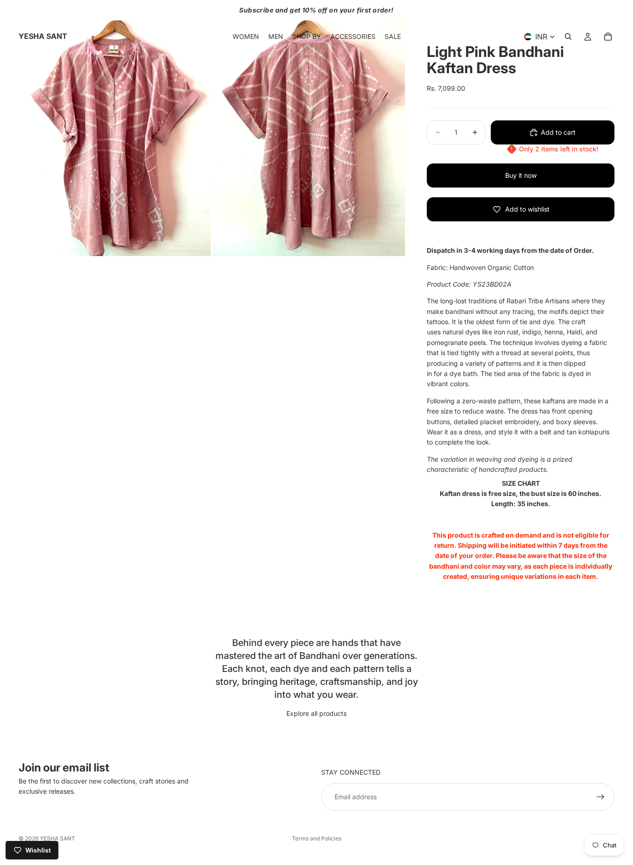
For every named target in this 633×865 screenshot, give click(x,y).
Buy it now (521, 175)
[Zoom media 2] (309, 128)
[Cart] (608, 36)
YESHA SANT (57, 838)
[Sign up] (600, 797)
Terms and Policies (317, 838)
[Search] (568, 36)
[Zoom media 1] (115, 128)
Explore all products (316, 713)
